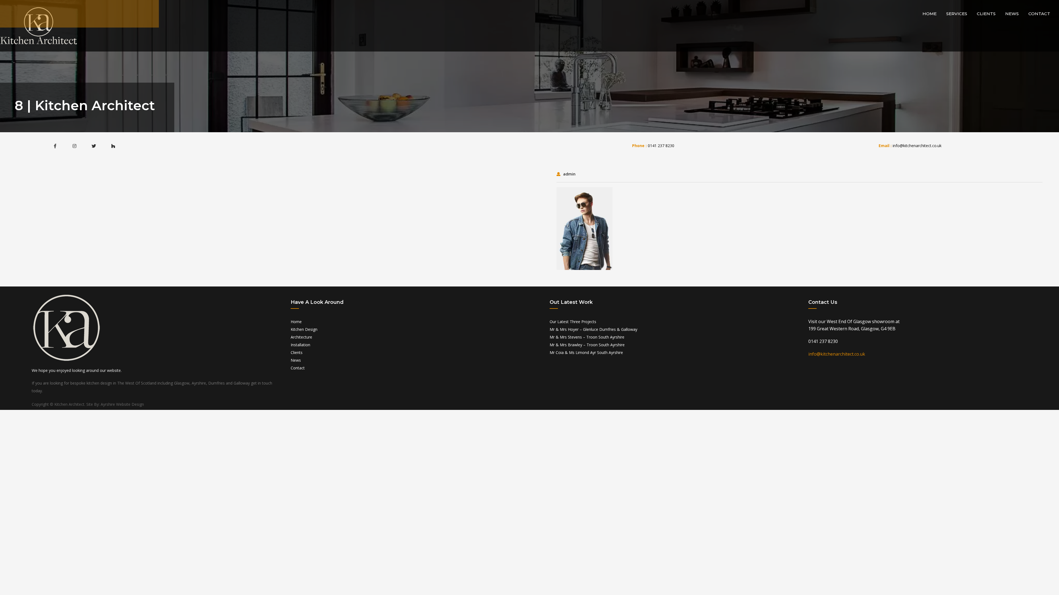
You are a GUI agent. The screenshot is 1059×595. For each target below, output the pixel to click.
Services (956, 13)
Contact (1039, 13)
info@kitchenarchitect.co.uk (917, 145)
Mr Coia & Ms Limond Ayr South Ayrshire (586, 352)
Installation (300, 344)
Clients (986, 13)
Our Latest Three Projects (573, 321)
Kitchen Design (304, 329)
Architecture (301, 337)
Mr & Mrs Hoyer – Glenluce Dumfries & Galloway (593, 329)
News (1012, 13)
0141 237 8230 (661, 145)
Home (929, 13)
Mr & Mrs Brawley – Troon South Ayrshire (587, 344)
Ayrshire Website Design (122, 404)
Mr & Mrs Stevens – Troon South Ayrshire (587, 337)
